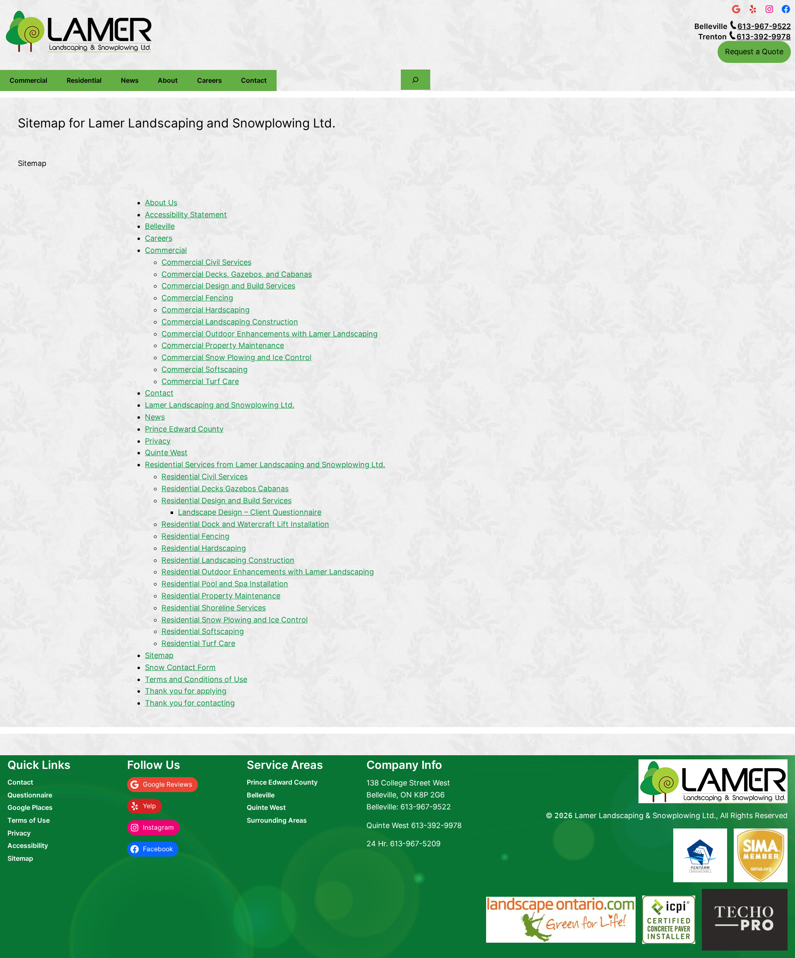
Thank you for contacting (190, 703)
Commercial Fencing (197, 297)
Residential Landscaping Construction (227, 560)
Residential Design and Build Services (226, 500)
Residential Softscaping (202, 631)
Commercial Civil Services (206, 262)
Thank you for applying (185, 691)
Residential (84, 80)
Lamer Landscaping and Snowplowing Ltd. (219, 405)
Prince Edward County (184, 429)
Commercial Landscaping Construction (229, 321)
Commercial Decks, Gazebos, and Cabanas (236, 274)
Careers (209, 80)
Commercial (28, 80)
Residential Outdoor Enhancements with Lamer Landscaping (267, 571)
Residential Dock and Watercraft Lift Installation (245, 524)
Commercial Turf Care (200, 381)
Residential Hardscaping (203, 548)
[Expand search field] (415, 80)
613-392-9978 (764, 36)
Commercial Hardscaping (205, 309)
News (130, 80)
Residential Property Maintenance (220, 595)
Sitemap (159, 655)
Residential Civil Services (204, 476)
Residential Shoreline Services (213, 607)
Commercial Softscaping (204, 369)
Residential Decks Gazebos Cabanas (225, 488)
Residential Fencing (195, 536)
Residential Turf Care (198, 643)
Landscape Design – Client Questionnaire (249, 512)
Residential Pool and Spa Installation (224, 583)
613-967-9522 (764, 26)
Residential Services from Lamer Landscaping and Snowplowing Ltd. (265, 464)
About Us (161, 202)
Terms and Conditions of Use (196, 679)
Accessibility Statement (186, 214)
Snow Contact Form (180, 667)
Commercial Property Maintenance (222, 345)
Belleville (160, 226)
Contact (254, 80)
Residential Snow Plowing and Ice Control (234, 619)
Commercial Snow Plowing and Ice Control (236, 357)
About (168, 80)
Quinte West (166, 452)
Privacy (158, 441)
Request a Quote (754, 51)
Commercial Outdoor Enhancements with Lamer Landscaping (269, 333)
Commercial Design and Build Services (228, 285)
